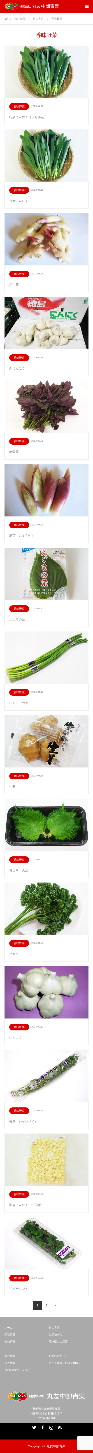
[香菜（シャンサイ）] (46, 1076)
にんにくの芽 (18, 703)
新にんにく (17, 368)
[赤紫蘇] (46, 406)
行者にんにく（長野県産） (28, 117)
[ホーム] (6, 17)
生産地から (55, 1334)
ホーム (9, 1327)
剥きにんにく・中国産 (25, 1205)
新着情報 (10, 1334)
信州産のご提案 (58, 1341)
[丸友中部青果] (32, 6)
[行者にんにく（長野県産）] (46, 72)
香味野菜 (19, 106)
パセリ (14, 954)
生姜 (12, 786)
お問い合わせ (57, 1356)
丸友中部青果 (55, 1446)
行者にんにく (18, 201)
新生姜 (14, 284)
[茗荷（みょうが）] (46, 490)
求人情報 (10, 1363)
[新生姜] (46, 239)
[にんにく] (46, 992)
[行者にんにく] (46, 155)
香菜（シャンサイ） (23, 1121)
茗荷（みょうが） (22, 535)
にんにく (15, 1037)
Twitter (33, 1426)
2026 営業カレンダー (17, 1370)
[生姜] (46, 741)
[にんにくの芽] (46, 657)
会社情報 (10, 1356)
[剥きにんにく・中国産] (46, 1160)
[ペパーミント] (46, 1243)
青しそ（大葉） (20, 870)
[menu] (86, 6)
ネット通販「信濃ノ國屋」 (65, 1363)
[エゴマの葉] (46, 574)
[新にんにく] (46, 323)
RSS (59, 1426)
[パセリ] (46, 909)
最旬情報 (10, 1341)
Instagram (50, 1426)
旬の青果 (54, 1327)
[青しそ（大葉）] (46, 825)
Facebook (42, 1426)
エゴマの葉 (17, 619)
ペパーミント (18, 1288)
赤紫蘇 (14, 452)
